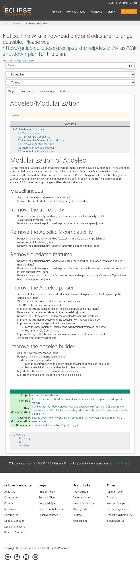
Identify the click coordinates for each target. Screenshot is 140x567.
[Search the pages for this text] (131, 66)
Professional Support (44, 425)
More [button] (111, 11)
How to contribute (59, 417)
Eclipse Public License (51, 509)
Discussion (27, 91)
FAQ (44, 413)
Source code (39, 417)
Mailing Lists (80, 509)
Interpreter (117, 399)
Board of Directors (15, 532)
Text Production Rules (58, 410)
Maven (36, 402)
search (31, 60)
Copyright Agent (48, 503)
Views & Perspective (97, 399)
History (64, 91)
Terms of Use (47, 497)
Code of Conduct (14, 520)
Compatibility (79, 417)
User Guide (58, 406)
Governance (11, 515)
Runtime (59, 399)
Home (5, 23)
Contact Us (11, 497)
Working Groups (76, 11)
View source (47, 91)
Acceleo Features (42, 399)
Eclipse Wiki (17, 23)
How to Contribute (83, 503)
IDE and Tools (115, 491)
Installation (51, 395)
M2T (22, 441)
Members (96, 11)
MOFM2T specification (102, 417)
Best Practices (115, 410)
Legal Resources (48, 515)
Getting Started (41, 406)
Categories (18, 434)
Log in (113, 3)
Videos (36, 413)
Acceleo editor (74, 399)
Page (11, 91)
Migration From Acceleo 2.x (89, 410)
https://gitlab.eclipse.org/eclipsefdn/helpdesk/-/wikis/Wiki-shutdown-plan (71, 51)
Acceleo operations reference (86, 406)
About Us (9, 491)
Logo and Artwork (14, 526)
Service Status (116, 520)
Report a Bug (80, 491)
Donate (8, 503)
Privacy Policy (47, 491)
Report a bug (68, 425)
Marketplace (80, 520)
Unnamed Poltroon (120, 463)
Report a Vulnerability (119, 515)
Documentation (82, 497)
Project (36, 395)
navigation (20, 60)
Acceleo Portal (70, 391)
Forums (77, 515)
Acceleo (16, 115)
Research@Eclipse (118, 509)
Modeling (24, 438)
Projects (57, 11)
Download (130, 11)
